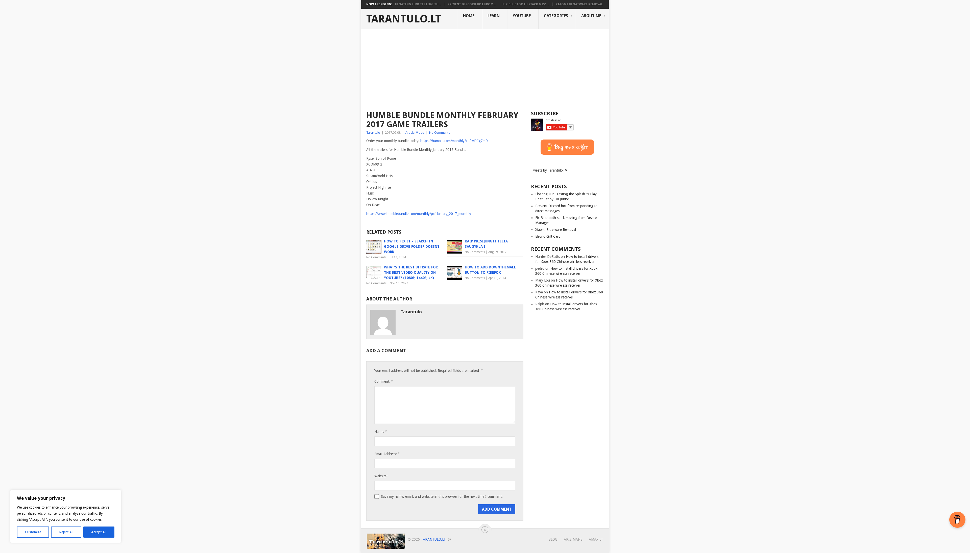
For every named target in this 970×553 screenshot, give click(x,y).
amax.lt (596, 539)
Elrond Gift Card (548, 236)
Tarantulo (373, 132)
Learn (494, 15)
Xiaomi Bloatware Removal (579, 4)
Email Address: (386, 453)
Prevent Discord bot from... (472, 4)
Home (468, 15)
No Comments (439, 132)
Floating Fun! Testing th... (418, 4)
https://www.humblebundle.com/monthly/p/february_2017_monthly (418, 214)
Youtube (522, 15)
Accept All (98, 532)
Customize (33, 532)
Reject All (66, 532)
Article (410, 132)
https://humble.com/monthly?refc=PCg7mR (454, 141)
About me (591, 15)
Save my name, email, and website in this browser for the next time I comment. (442, 496)
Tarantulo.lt (403, 19)
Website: (380, 476)
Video (420, 132)
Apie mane (573, 539)
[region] (65, 516)
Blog (552, 539)
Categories (556, 15)
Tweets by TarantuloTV (549, 170)
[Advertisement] (485, 67)
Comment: (383, 381)
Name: (380, 431)
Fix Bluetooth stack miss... (525, 4)
